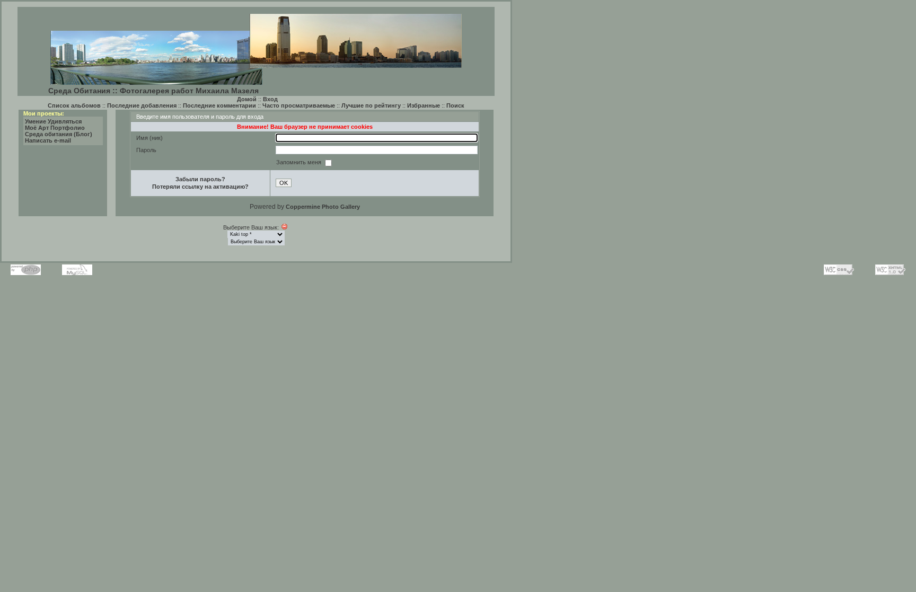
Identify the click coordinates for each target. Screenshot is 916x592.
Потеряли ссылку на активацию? (200, 186)
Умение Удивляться (53, 121)
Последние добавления (142, 105)
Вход (270, 99)
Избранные (423, 105)
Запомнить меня (299, 162)
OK (283, 183)
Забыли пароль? (200, 179)
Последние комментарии (219, 105)
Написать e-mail (48, 140)
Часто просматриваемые (298, 105)
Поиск (455, 105)
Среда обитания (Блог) (58, 134)
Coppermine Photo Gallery (323, 207)
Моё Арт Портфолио (55, 128)
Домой (247, 99)
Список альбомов (74, 105)
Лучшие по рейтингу (371, 105)
